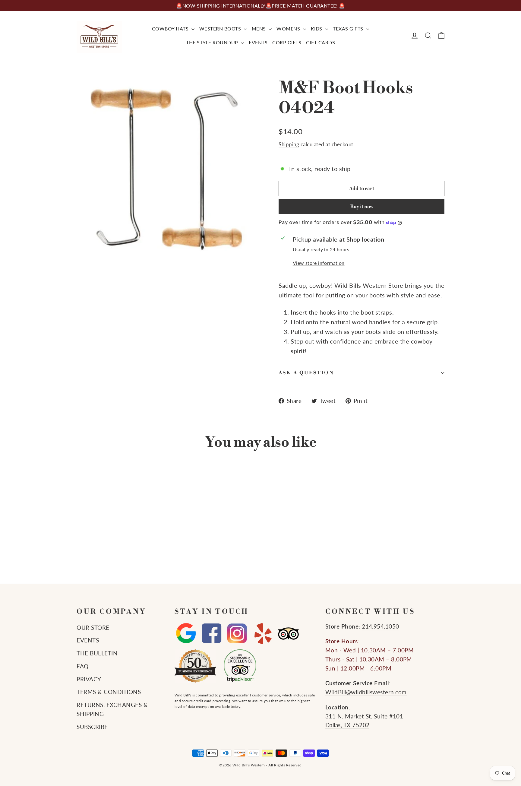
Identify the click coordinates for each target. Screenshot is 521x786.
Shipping (289, 144)
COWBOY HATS (171, 28)
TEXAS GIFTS (349, 28)
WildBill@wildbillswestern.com (366, 692)
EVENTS (258, 42)
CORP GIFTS (286, 42)
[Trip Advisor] (288, 633)
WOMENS (289, 28)
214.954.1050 (380, 626)
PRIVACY (89, 679)
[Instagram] (237, 633)
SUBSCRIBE (92, 727)
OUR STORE (93, 627)
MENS (259, 28)
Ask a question (306, 373)
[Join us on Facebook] (211, 633)
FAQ (83, 666)
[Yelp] (262, 633)
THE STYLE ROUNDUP (212, 42)
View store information (319, 263)
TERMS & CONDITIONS (109, 692)
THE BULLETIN (97, 653)
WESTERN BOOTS (220, 28)
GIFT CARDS (320, 42)
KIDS (317, 28)
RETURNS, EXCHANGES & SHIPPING (112, 709)
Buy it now (361, 207)
